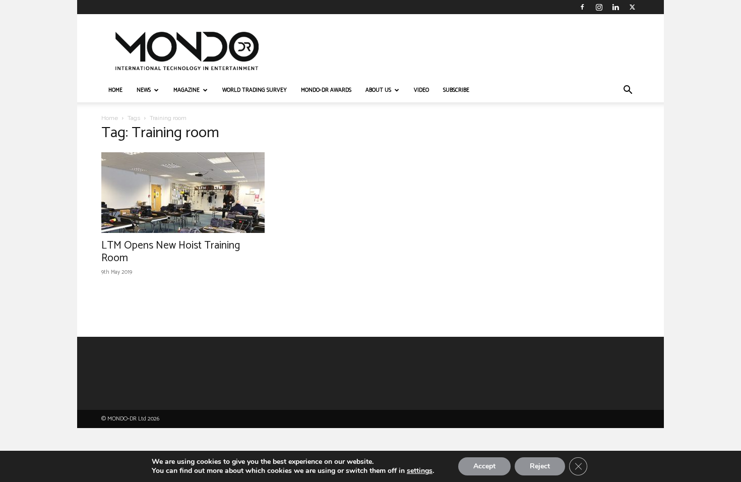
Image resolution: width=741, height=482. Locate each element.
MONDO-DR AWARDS (326, 90)
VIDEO (421, 90)
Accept (484, 466)
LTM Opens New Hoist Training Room (170, 252)
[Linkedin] (615, 7)
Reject (540, 466)
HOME (115, 90)
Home (109, 118)
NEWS (144, 90)
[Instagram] (598, 7)
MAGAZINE (186, 90)
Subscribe (456, 90)
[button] (627, 91)
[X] (632, 7)
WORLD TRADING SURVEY (254, 90)
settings (420, 470)
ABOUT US (378, 90)
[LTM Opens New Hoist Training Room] (183, 192)
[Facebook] (582, 7)
